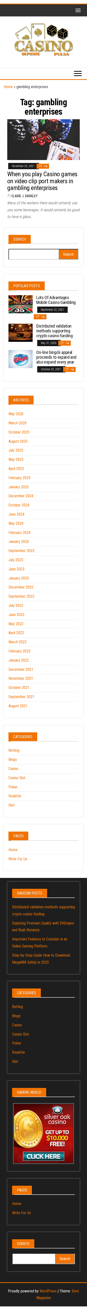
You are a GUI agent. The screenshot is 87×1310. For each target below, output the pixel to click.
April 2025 (16, 468)
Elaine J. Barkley (24, 196)
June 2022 (16, 614)
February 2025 (19, 478)
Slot (11, 805)
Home (8, 86)
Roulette (14, 796)
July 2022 (15, 605)
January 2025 (18, 487)
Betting (13, 750)
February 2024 (19, 532)
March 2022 (17, 642)
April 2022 (16, 632)
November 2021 (20, 678)
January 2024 (18, 541)
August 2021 (18, 706)
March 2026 (17, 423)
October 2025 (18, 432)
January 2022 (18, 660)
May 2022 (15, 624)
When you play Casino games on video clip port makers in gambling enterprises (42, 180)
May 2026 (15, 414)
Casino (13, 768)
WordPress (48, 1291)
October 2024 (18, 505)
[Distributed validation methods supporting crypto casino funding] (20, 332)
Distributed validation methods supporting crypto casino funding (54, 330)
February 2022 (19, 651)
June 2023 (16, 569)
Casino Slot (16, 778)
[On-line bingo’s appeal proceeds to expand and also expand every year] (20, 359)
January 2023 (18, 578)
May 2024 (15, 523)
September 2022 (21, 596)
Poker (13, 787)
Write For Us (17, 859)
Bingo (12, 759)
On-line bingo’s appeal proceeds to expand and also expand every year (56, 357)
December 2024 (20, 496)
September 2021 (21, 696)
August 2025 (18, 441)
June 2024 (16, 514)
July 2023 (15, 560)
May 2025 (15, 459)
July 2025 (15, 450)
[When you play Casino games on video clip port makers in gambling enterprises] (43, 139)
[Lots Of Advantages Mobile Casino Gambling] (20, 304)
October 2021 (18, 687)
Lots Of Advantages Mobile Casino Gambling (56, 300)
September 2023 (21, 550)
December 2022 (20, 587)
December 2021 (20, 669)
